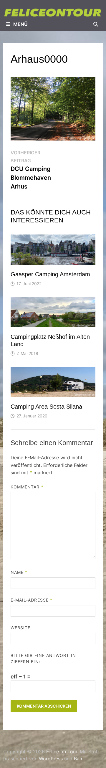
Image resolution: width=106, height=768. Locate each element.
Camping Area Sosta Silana (46, 406)
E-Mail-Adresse (31, 599)
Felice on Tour (61, 751)
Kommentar (27, 486)
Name (19, 572)
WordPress (51, 759)
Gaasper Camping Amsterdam (50, 274)
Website (21, 627)
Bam (79, 759)
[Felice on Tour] (53, 12)
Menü (20, 24)
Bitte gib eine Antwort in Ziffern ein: (43, 658)
